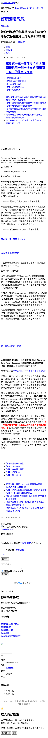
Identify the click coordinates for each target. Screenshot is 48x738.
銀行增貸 (5, 633)
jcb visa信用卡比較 (14, 84)
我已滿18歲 (6, 733)
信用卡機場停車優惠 (15, 463)
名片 (8, 53)
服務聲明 (27, 704)
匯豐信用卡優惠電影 (37, 371)
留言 (29, 543)
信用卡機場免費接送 (15, 87)
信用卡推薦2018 (13, 90)
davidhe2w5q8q (7, 529)
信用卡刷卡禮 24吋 (14, 475)
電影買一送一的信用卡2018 (13, 239)
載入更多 (5, 559)
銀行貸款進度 (7, 630)
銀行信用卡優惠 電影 (10, 253)
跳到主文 (5, 26)
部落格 (9, 50)
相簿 (8, 47)
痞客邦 (23, 543)
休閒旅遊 (21, 42)
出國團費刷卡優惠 (14, 78)
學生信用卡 (18, 371)
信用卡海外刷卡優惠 (15, 469)
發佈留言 (5, 574)
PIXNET (11, 701)
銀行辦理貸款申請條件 (11, 636)
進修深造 (20, 550)
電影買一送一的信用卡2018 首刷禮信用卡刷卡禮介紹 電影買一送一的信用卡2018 (25, 68)
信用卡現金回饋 (13, 466)
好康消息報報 (13, 19)
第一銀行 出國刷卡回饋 (11, 346)
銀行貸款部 (6, 627)
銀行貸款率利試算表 (10, 624)
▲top (3, 554)
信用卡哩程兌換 (13, 472)
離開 (14, 733)
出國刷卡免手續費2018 (16, 81)
